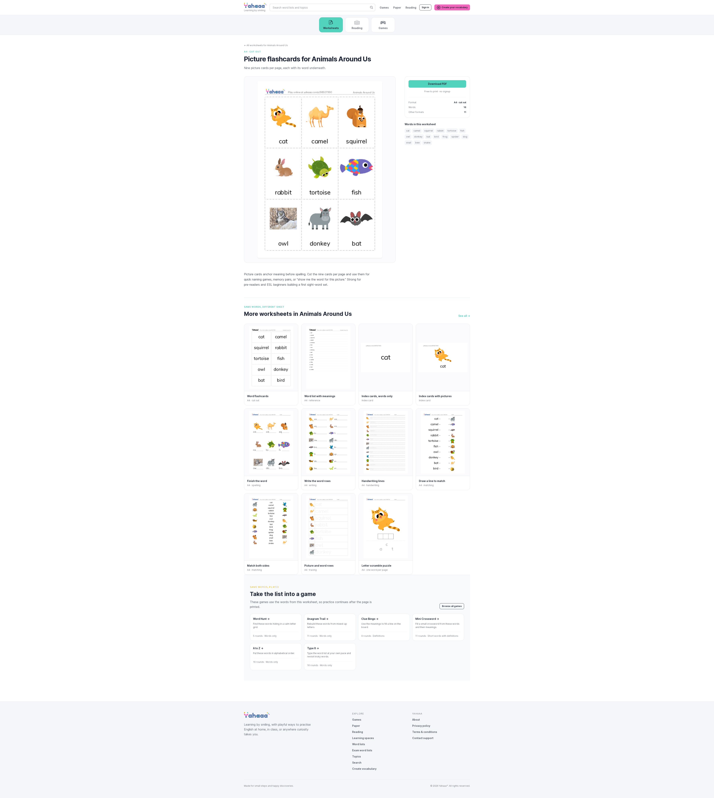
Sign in (425, 7)
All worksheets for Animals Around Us (266, 45)
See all (464, 315)
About (416, 719)
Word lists (358, 744)
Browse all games (452, 606)
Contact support (422, 738)
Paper (397, 7)
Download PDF (437, 84)
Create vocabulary (364, 768)
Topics (356, 756)
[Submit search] (371, 7)
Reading (411, 7)
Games (384, 7)
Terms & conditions (424, 731)
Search (356, 762)
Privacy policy (421, 725)
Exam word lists (362, 750)
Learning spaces (363, 738)
